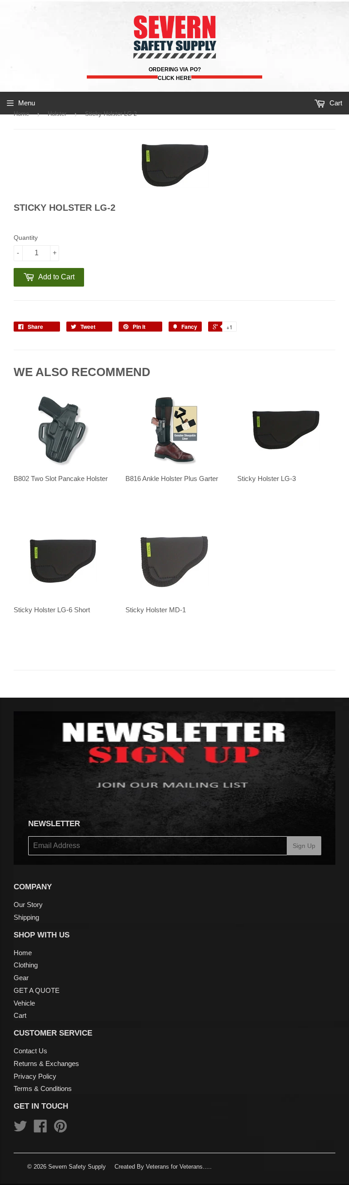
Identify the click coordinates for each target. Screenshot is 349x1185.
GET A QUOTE (37, 990)
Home (21, 113)
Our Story (28, 904)
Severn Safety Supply (77, 1166)
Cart (20, 1015)
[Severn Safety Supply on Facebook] (40, 1129)
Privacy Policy (35, 1076)
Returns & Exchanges (46, 1063)
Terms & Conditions (43, 1088)
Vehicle (24, 1003)
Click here (174, 78)
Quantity (26, 237)
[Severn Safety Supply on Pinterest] (60, 1129)
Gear (21, 978)
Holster (57, 113)
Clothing (26, 965)
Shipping (26, 917)
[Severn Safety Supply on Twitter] (20, 1129)
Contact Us (30, 1051)
